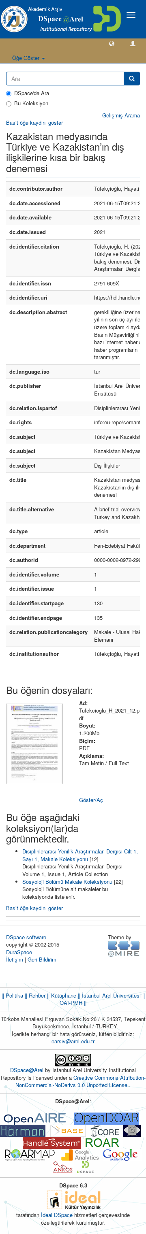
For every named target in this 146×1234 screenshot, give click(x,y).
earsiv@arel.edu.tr (73, 1041)
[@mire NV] (124, 948)
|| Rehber (34, 995)
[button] (112, 43)
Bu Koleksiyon (31, 103)
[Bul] (132, 78)
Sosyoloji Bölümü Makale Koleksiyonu (67, 881)
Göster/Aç (91, 800)
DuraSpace (19, 952)
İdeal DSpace (57, 1215)
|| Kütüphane (60, 995)
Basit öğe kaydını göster (34, 122)
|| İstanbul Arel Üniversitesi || (110, 995)
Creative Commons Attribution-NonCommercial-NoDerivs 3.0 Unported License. (80, 1081)
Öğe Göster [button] (26, 58)
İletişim (14, 959)
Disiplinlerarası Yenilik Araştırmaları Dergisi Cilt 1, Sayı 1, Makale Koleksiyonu (80, 855)
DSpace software (26, 937)
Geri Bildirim (42, 959)
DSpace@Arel (27, 1070)
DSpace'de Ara (31, 93)
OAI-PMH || (73, 1002)
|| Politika (12, 995)
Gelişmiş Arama (121, 115)
